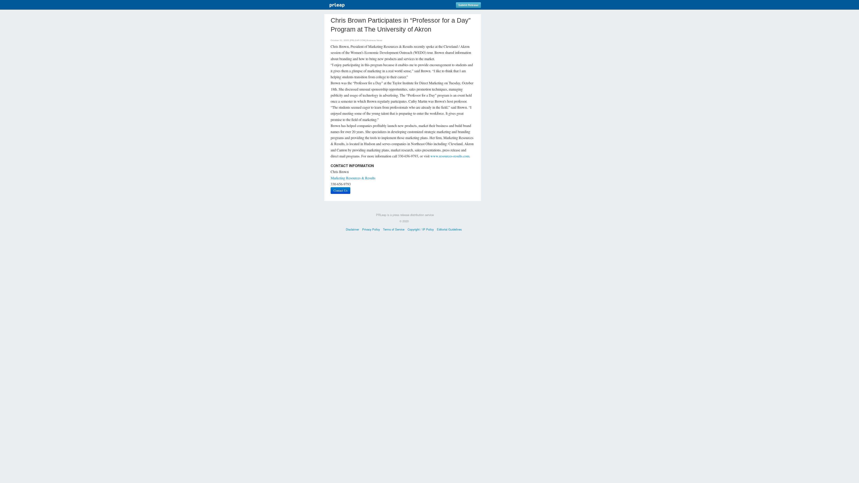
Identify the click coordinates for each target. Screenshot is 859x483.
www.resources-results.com (449, 156)
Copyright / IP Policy (421, 229)
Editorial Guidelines (449, 229)
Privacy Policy (371, 229)
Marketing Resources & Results (353, 178)
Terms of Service (393, 229)
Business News (374, 40)
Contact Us (340, 190)
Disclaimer (352, 229)
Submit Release (468, 5)
